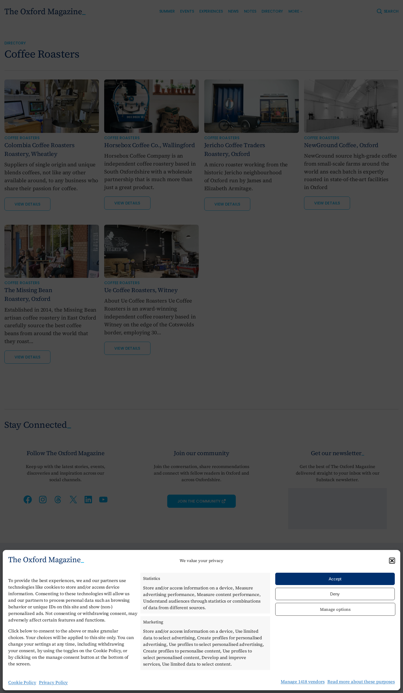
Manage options (335, 609)
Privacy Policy (53, 682)
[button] (392, 560)
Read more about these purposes (361, 681)
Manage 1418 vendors (303, 681)
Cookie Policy (22, 682)
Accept (335, 579)
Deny (335, 594)
